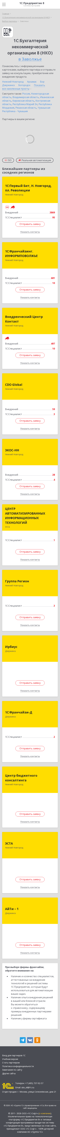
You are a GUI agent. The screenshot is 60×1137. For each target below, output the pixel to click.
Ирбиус (11, 647)
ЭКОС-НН (12, 450)
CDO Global (13, 385)
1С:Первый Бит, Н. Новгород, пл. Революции (28, 188)
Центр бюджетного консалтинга (21, 777)
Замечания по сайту (12, 1069)
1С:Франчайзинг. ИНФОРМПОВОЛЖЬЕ (21, 253)
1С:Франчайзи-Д (18, 712)
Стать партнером (11, 1062)
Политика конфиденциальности (18, 1066)
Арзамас (32, 81)
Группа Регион (17, 581)
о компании (45, 1113)
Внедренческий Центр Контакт (24, 319)
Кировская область (23, 100)
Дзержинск (8, 85)
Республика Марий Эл (25, 104)
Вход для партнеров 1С (13, 1055)
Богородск (24, 85)
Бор (42, 81)
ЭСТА (9, 843)
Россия (26, 93)
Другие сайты (9, 1073)
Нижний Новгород (13, 81)
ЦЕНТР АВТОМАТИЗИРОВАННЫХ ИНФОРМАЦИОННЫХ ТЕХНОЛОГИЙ (25, 516)
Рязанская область (26, 107)
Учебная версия (10, 1059)
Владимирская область (26, 97)
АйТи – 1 (11, 909)
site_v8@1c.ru (27, 1087)
